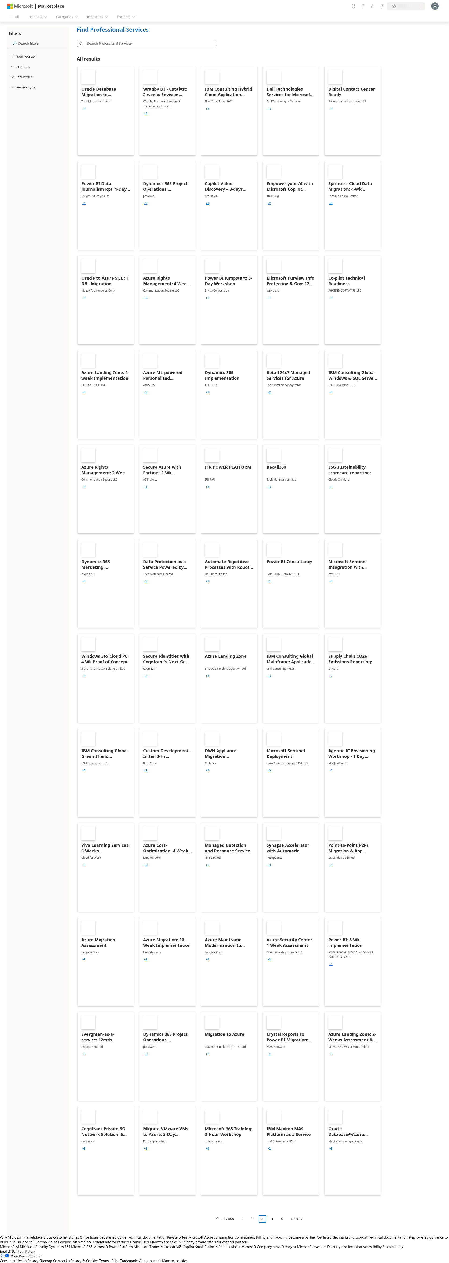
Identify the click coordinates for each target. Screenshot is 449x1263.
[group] (84, 109)
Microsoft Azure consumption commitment (222, 1237)
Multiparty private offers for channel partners (213, 1242)
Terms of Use (109, 1260)
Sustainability (393, 1246)
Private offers (177, 1237)
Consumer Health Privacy (19, 1260)
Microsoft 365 (81, 1246)
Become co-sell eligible (53, 1242)
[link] (106, 110)
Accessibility (372, 1246)
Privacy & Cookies (84, 1260)
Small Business (206, 1246)
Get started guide (112, 1237)
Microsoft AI (9, 1246)
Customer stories (66, 1237)
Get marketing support (350, 1237)
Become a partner (302, 1237)
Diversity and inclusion (344, 1246)
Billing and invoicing (271, 1237)
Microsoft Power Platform (113, 1246)
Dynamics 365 (59, 1246)
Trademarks (129, 1260)
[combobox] (148, 43)
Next (294, 1218)
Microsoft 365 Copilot (177, 1246)
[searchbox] (42, 43)
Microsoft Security (34, 1246)
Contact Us (61, 1260)
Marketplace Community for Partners (101, 1242)
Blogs (47, 1237)
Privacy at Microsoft (296, 1246)
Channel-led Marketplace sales (153, 1242)
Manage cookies (174, 1260)
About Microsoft (243, 1246)
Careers (224, 1246)
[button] (80, 43)
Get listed (324, 1237)
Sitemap (45, 1260)
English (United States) (17, 1251)
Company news (268, 1246)
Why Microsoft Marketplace (21, 1237)
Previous (227, 1218)
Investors (319, 1246)
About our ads (150, 1260)
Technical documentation (146, 1237)
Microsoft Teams (146, 1246)
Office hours (89, 1237)
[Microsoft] (20, 6)
